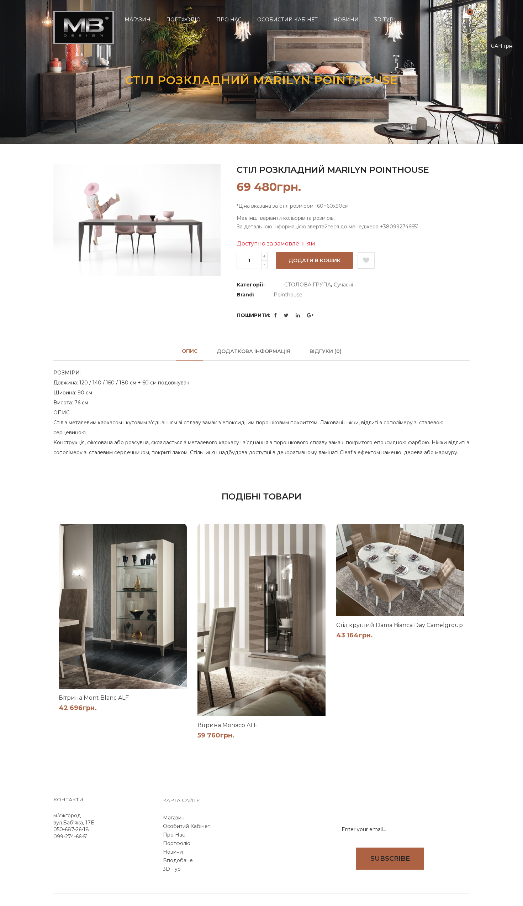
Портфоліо (176, 843)
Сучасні (343, 284)
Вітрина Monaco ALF (227, 725)
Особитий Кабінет (186, 826)
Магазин (174, 817)
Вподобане (178, 860)
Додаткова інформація (253, 351)
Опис (189, 351)
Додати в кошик (314, 260)
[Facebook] (275, 315)
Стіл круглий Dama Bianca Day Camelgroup (399, 625)
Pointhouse (288, 294)
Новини (173, 852)
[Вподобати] (366, 260)
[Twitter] (286, 315)
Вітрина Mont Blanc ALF (94, 697)
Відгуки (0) (326, 351)
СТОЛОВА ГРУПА (307, 284)
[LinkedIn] (297, 315)
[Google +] (310, 315)
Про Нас (174, 835)
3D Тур (172, 869)
